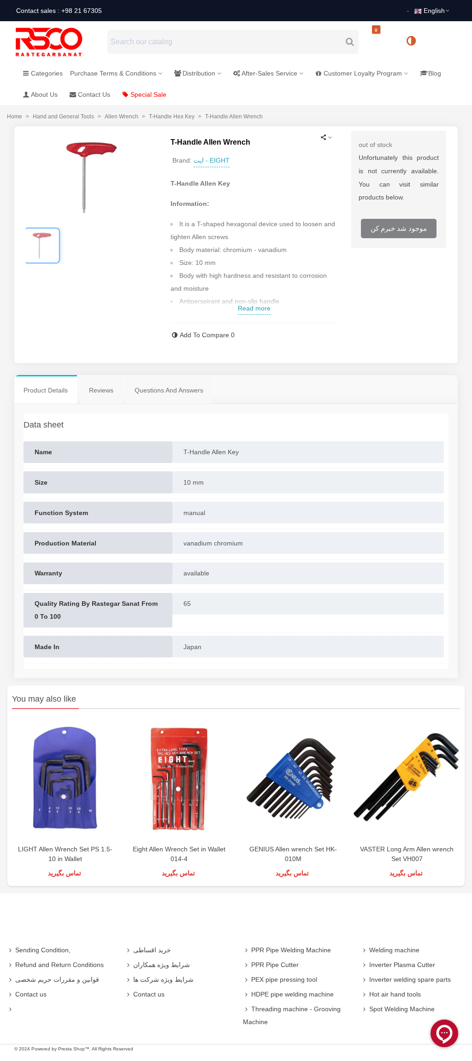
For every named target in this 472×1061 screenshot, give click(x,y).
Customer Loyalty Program (363, 73)
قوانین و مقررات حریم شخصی (57, 979)
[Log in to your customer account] (442, 41)
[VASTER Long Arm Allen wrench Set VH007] (407, 779)
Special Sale (148, 94)
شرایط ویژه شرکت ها (163, 979)
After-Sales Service (269, 73)
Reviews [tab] (101, 390)
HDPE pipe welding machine (292, 994)
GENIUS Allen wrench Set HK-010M (293, 853)
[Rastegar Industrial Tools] (59, 42)
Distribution (199, 73)
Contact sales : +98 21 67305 (59, 10)
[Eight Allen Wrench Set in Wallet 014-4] (179, 779)
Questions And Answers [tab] (169, 390)
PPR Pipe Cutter (275, 964)
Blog (434, 73)
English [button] (434, 10)
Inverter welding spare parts (410, 979)
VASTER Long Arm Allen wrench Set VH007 (407, 853)
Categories (47, 73)
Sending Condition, (43, 950)
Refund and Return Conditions (59, 964)
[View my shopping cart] (384, 42)
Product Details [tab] (46, 390)
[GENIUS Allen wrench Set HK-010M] (293, 779)
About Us (44, 94)
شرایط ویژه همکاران (161, 964)
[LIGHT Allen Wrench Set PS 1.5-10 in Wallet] (65, 779)
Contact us (31, 994)
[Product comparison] (414, 42)
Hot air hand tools (395, 994)
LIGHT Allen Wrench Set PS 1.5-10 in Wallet (65, 853)
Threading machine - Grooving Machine (292, 1015)
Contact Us (94, 94)
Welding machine (394, 950)
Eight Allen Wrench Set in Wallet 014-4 (179, 853)
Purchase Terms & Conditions (113, 73)
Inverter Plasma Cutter (402, 964)
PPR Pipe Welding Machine (291, 950)
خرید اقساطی (152, 950)
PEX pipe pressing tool (284, 979)
